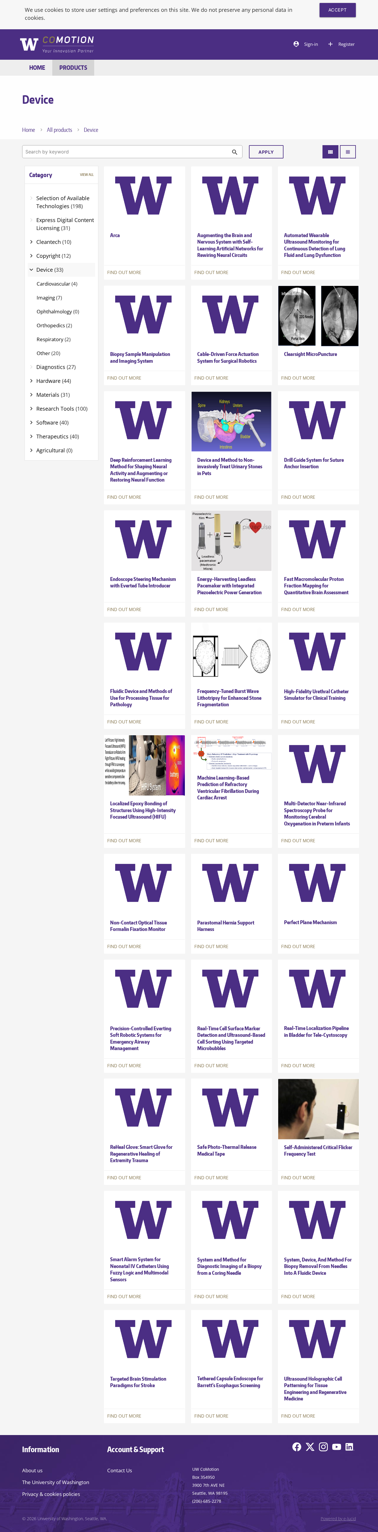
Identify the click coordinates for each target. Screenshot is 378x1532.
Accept (337, 10)
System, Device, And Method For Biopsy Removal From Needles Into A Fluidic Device (318, 1266)
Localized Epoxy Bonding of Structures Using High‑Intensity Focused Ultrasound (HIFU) (143, 810)
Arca (115, 235)
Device (49, 269)
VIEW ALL (87, 174)
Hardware (53, 380)
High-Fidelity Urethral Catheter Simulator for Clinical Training (316, 694)
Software (52, 422)
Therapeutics (57, 436)
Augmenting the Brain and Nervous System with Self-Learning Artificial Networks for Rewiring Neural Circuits (230, 245)
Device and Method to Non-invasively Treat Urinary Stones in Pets (229, 466)
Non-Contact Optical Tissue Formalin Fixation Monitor (138, 925)
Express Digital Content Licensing (65, 223)
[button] (61, 175)
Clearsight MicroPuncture (310, 354)
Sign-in (305, 44)
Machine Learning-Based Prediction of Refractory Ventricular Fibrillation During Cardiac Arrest (228, 788)
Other (48, 353)
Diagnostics (56, 366)
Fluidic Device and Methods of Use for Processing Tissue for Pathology (141, 697)
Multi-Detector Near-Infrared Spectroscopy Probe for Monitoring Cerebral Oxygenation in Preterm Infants (317, 813)
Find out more (124, 272)
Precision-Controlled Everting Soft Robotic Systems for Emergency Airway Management (140, 1038)
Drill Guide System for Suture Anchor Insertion (314, 463)
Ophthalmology (58, 311)
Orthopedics (54, 325)
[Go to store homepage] (56, 44)
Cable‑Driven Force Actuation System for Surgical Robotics (228, 357)
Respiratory (54, 339)
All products (59, 129)
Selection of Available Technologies (62, 202)
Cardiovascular (57, 283)
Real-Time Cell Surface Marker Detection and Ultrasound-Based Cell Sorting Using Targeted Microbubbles (231, 1038)
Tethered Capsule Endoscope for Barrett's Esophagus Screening (230, 1381)
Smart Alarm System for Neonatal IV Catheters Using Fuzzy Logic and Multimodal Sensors (139, 1269)
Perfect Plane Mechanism (310, 922)
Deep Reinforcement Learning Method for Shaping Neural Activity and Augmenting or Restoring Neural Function (141, 470)
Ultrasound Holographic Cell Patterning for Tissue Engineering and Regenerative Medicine (315, 1388)
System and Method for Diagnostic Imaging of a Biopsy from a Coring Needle (229, 1266)
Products (73, 67)
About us (32, 1470)
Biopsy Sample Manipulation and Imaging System (140, 357)
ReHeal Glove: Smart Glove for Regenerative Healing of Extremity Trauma (141, 1154)
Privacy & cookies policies (51, 1494)
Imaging (49, 297)
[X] (310, 1448)
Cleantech (53, 241)
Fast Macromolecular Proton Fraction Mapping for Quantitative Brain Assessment (316, 585)
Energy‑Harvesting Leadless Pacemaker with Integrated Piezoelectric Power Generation (229, 585)
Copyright (53, 255)
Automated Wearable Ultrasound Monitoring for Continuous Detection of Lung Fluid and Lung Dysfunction (314, 245)
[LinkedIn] (350, 1448)
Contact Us (119, 1470)
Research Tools (61, 408)
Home (37, 67)
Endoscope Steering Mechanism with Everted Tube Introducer (143, 582)
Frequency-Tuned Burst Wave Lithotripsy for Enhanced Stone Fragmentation (229, 697)
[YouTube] (337, 1448)
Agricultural (54, 450)
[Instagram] (323, 1448)
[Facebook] (297, 1448)
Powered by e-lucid (338, 1518)
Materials (53, 394)
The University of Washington (55, 1482)
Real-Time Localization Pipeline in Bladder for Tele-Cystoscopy (316, 1031)
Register (341, 44)
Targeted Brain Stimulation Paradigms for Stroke (138, 1381)
